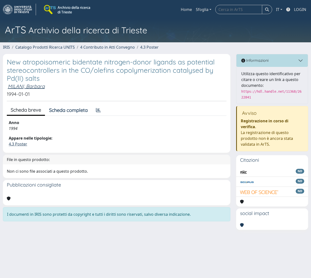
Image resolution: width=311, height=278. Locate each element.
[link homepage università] (67, 9)
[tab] (98, 110)
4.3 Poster (149, 47)
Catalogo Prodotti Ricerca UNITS (45, 47)
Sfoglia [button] (202, 9)
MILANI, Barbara (26, 86)
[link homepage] (19, 9)
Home (186, 9)
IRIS (6, 47)
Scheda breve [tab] (26, 110)
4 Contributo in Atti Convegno (107, 47)
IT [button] (277, 9)
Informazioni (256, 60)
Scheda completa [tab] (68, 110)
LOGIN (300, 9)
